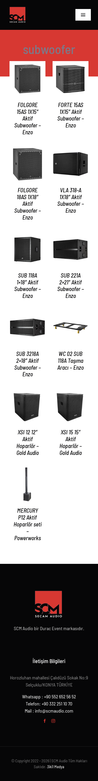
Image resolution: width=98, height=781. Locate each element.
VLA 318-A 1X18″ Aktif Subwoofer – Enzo (70, 200)
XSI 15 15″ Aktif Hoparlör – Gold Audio (70, 442)
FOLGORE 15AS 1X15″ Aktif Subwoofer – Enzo (27, 118)
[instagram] (53, 721)
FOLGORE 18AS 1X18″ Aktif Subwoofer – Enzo (27, 204)
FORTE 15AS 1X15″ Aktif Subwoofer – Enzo (70, 115)
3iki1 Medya (55, 766)
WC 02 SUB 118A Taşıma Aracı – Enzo (70, 360)
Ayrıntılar (27, 79)
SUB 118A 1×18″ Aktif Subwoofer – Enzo (27, 285)
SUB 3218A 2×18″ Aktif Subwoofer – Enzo (27, 363)
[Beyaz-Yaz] (17, 7)
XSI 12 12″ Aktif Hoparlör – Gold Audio (27, 442)
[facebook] (45, 721)
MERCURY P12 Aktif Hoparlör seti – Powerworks (28, 524)
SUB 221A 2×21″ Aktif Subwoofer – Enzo (70, 285)
